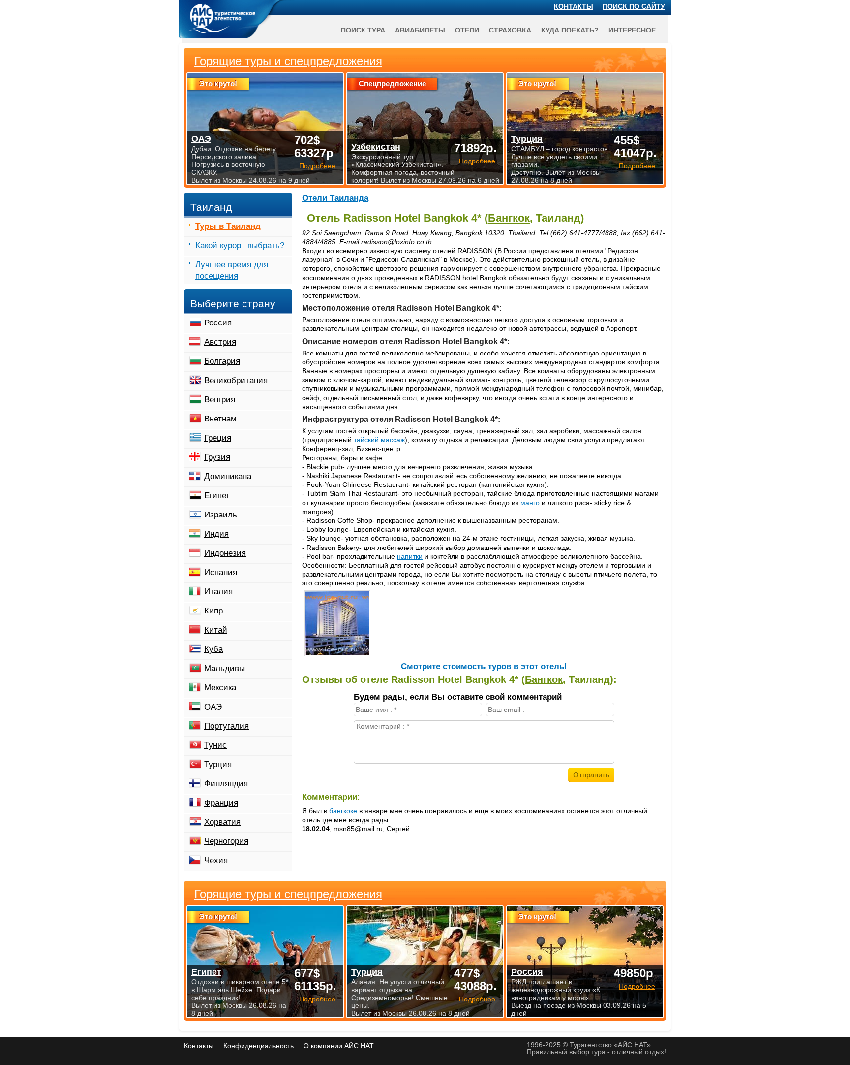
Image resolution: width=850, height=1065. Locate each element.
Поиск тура (363, 30)
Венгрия (219, 399)
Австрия (220, 342)
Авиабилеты (420, 30)
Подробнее (317, 999)
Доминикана (227, 476)
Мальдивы (224, 668)
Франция (221, 802)
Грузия (217, 457)
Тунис (215, 745)
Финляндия (226, 783)
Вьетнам (220, 418)
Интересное (632, 30)
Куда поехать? (570, 30)
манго (530, 503)
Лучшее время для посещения (231, 270)
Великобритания (236, 380)
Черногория (226, 841)
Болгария (222, 361)
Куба (213, 649)
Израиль (220, 514)
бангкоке (343, 811)
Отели (467, 30)
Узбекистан (375, 147)
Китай (215, 630)
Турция (218, 764)
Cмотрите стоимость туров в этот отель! (484, 666)
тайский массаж (379, 440)
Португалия (226, 726)
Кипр (213, 610)
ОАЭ (213, 706)
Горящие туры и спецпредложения (288, 894)
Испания (220, 572)
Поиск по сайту (634, 6)
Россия (218, 322)
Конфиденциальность (258, 1046)
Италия (218, 591)
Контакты (573, 6)
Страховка (510, 30)
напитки (410, 556)
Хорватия (222, 822)
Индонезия (225, 553)
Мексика (220, 687)
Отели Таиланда (335, 198)
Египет (217, 495)
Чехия (216, 860)
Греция (217, 438)
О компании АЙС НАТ (339, 1046)
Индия (216, 534)
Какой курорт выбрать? (239, 245)
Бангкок (509, 218)
